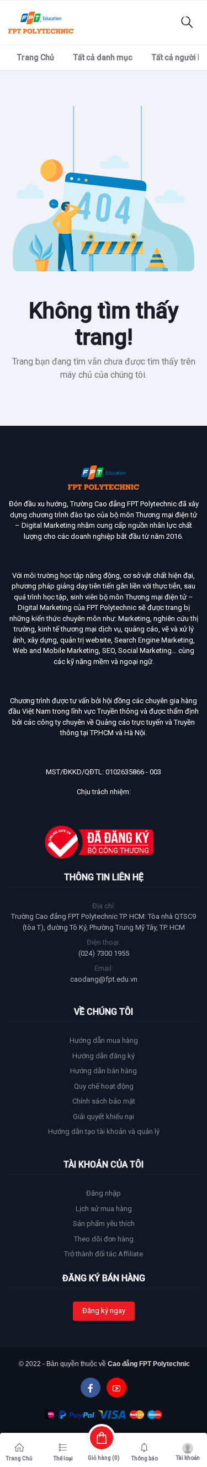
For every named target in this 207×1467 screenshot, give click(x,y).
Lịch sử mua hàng (104, 1208)
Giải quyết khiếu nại (103, 1116)
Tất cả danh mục (102, 57)
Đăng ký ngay (103, 1311)
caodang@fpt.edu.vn (103, 979)
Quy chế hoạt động (104, 1086)
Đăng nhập (103, 1193)
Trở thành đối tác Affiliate (103, 1254)
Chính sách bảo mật (103, 1101)
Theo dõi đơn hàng (104, 1239)
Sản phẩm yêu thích (104, 1223)
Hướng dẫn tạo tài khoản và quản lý (104, 1131)
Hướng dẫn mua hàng (104, 1040)
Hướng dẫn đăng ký (103, 1056)
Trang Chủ (35, 57)
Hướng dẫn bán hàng (103, 1071)
